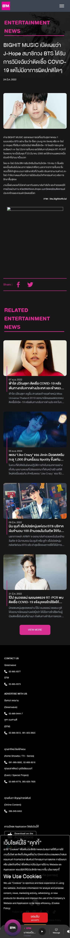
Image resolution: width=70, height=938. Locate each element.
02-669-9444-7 (16, 713)
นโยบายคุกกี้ (53, 870)
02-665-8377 (15, 671)
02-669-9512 (15, 733)
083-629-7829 (28, 781)
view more (35, 629)
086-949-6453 (15, 811)
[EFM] (6, 6)
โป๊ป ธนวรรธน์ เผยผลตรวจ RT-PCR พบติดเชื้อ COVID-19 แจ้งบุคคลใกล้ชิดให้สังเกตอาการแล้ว (36, 600)
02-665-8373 (15, 684)
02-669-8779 (15, 781)
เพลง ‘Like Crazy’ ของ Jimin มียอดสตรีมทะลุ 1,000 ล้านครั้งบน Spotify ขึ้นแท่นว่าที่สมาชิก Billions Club (36, 457)
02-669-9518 (29, 762)
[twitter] (30, 285)
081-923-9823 (28, 733)
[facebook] (18, 285)
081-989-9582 (15, 762)
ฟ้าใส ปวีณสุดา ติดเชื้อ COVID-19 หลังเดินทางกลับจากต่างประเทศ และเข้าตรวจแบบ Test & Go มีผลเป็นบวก (36, 386)
